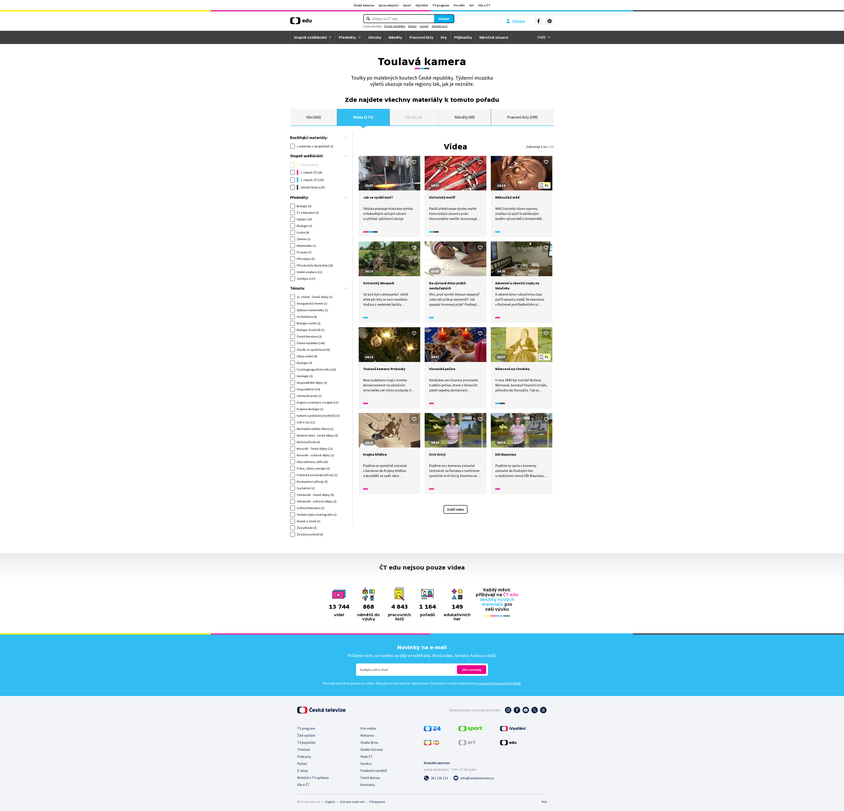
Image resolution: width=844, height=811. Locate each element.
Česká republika (394, 26)
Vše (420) (313, 117)
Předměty (347, 37)
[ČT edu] (301, 22)
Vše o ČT (484, 5)
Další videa (455, 509)
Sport (407, 5)
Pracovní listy (421, 37)
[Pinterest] (549, 21)
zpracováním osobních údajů (499, 683)
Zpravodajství (388, 5)
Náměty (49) (465, 117)
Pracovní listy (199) (522, 117)
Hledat (443, 18)
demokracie (439, 26)
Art (471, 5)
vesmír (424, 26)
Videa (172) (363, 117)
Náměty (395, 37)
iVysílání (422, 5)
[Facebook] (538, 21)
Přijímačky (463, 37)
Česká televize (364, 5)
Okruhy (374, 37)
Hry (444, 37)
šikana (412, 26)
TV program (440, 5)
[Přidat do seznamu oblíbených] (414, 162)
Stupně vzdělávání (310, 37)
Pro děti (459, 5)
